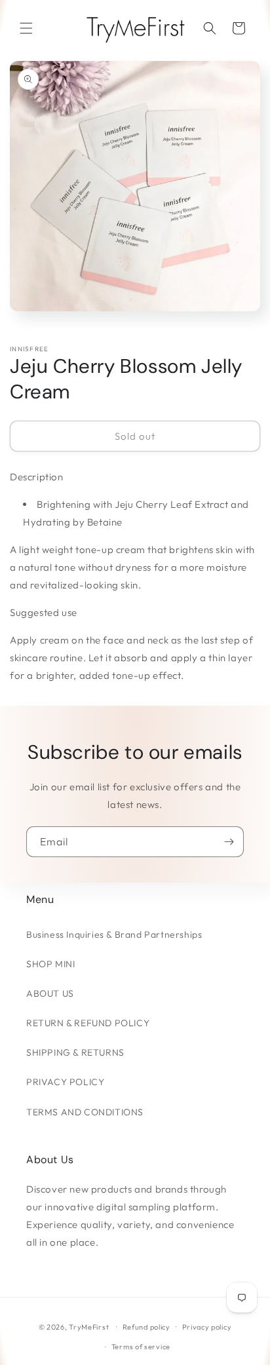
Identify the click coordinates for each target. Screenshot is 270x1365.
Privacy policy (207, 1327)
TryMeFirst (89, 1326)
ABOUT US (50, 993)
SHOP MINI (50, 964)
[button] (26, 28)
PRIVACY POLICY (65, 1082)
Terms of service (140, 1346)
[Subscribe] (228, 841)
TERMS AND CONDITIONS (85, 1112)
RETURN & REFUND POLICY (87, 1023)
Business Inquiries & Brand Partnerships (114, 934)
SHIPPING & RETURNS (75, 1052)
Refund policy (146, 1327)
